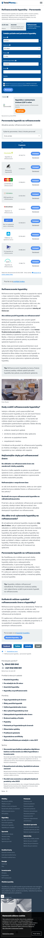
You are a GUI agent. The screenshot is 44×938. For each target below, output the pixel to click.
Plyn (3, 866)
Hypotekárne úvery (12, 651)
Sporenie (5, 831)
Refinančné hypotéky (8, 825)
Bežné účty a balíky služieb (31, 838)
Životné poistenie (29, 806)
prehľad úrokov (19, 281)
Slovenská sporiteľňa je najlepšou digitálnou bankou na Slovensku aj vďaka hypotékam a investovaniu (22, 751)
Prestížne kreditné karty (8, 857)
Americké (17, 26)
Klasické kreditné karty (8, 852)
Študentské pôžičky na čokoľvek (11, 808)
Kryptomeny (5, 875)
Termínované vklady (7, 834)
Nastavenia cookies (8, 933)
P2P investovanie (6, 877)
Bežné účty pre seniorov (30, 846)
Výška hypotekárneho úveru (15, 707)
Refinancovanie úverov (8, 811)
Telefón (5, 76)
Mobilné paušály (7, 882)
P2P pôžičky (5, 813)
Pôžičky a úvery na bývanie (9, 806)
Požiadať (35, 153)
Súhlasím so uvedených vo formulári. (21, 83)
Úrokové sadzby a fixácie (14, 718)
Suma (5, 37)
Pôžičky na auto (6, 803)
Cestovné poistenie (29, 803)
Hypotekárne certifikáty (13, 736)
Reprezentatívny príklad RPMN (9, 115)
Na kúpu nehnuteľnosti (8, 820)
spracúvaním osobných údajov (18, 83)
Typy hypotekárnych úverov (15, 700)
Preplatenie (22, 145)
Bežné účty (27, 836)
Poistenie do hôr (28, 816)
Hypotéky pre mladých (8, 827)
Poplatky (7, 722)
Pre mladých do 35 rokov (13, 683)
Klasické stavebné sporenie (31, 827)
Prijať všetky (36, 933)
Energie (4, 861)
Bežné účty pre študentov (31, 843)
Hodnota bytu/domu (9, 60)
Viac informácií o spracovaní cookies (12, 928)
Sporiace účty (5, 839)
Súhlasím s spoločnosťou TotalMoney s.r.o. (21, 85)
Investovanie (6, 870)
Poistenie (27, 799)
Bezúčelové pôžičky (7, 801)
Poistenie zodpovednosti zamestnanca (31, 819)
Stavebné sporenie (30, 824)
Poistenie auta (28, 801)
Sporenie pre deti (7, 841)
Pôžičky (4, 799)
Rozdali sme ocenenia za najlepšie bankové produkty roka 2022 (21, 780)
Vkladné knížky (6, 836)
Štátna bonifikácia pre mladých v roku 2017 (21, 740)
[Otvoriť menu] (41, 2)
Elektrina (4, 864)
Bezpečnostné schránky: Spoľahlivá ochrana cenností (21, 767)
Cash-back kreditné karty (9, 855)
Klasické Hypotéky (12, 637)
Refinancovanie (34, 26)
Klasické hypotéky (11, 680)
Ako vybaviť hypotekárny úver (16, 711)
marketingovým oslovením (16, 85)
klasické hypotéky (23, 633)
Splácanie (6, 45)
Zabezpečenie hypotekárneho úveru (18, 714)
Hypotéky (5, 817)
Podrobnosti (35, 157)
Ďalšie (4, 791)
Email (5, 68)
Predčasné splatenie (12, 733)
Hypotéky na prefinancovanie (15, 691)
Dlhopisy (4, 873)
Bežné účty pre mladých (30, 841)
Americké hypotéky (11, 687)
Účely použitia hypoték (13, 703)
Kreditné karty (7, 850)
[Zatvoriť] (2, 896)
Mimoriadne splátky (12, 729)
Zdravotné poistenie (29, 808)
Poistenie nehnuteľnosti (30, 811)
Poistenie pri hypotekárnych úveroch (18, 725)
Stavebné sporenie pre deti (31, 829)
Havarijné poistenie (29, 813)
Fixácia (5, 53)
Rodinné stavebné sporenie (31, 832)
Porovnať (8, 90)
